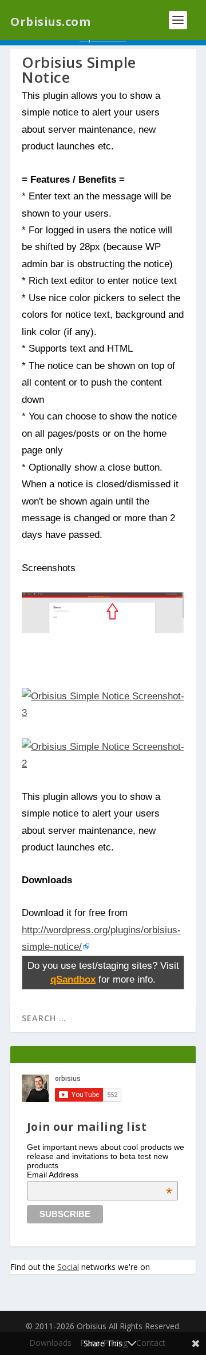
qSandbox (73, 979)
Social (68, 1266)
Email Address (99, 1174)
